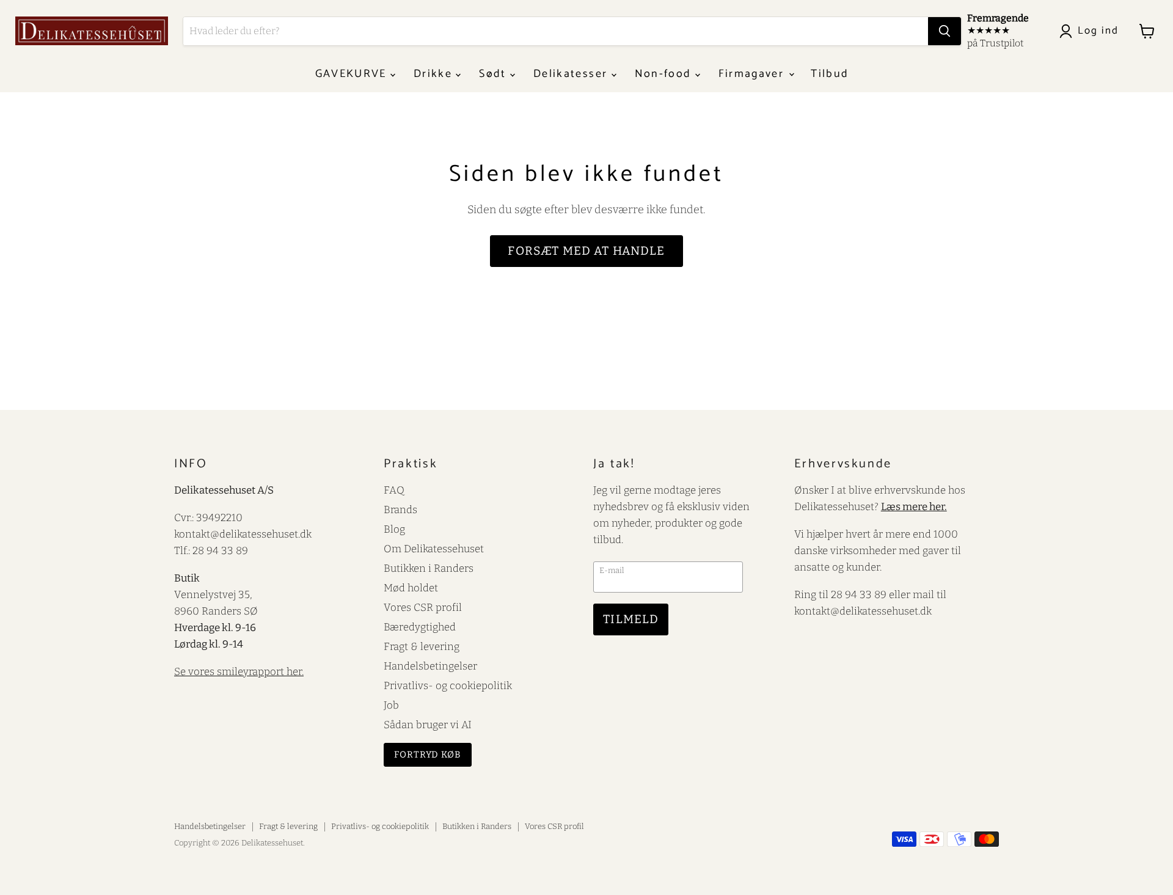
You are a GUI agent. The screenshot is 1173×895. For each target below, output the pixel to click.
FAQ (394, 490)
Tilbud (830, 74)
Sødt (494, 74)
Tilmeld (631, 619)
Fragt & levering (421, 646)
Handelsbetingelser (430, 666)
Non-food (665, 74)
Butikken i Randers (428, 568)
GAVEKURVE (352, 74)
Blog (394, 529)
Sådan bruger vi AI (428, 724)
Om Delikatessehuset (434, 548)
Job (391, 705)
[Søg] (944, 31)
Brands (400, 509)
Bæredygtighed (420, 627)
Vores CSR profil (423, 607)
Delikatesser (572, 74)
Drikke (435, 74)
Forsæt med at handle (586, 251)
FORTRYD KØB (427, 754)
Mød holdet (411, 588)
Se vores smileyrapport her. (239, 671)
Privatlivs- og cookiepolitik (448, 685)
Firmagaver (753, 74)
